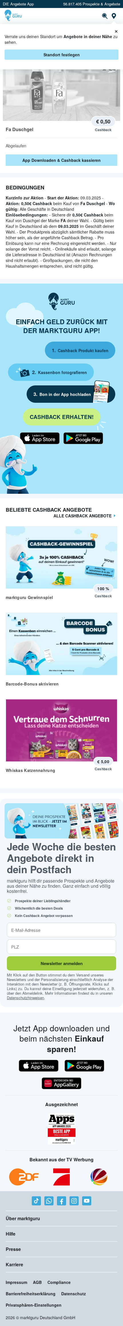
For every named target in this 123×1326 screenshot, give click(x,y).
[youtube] (86, 1200)
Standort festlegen (61, 54)
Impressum (16, 1282)
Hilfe (10, 1233)
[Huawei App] (61, 1083)
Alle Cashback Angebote (82, 516)
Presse (13, 1249)
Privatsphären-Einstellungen (33, 1305)
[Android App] (83, 438)
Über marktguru (23, 1218)
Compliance (59, 1282)
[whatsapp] (48, 1200)
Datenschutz (73, 1293)
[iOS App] (40, 438)
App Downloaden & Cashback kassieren (61, 160)
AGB (37, 1282)
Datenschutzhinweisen (25, 997)
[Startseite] (14, 16)
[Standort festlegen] (113, 15)
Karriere (14, 1264)
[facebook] (61, 1200)
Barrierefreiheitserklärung (30, 1293)
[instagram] (74, 1200)
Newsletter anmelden (62, 963)
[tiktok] (36, 1200)
